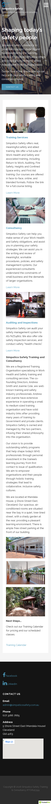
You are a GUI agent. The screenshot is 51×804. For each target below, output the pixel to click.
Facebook (11, 675)
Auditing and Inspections (22, 322)
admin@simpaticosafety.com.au (21, 705)
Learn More (13, 192)
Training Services (17, 137)
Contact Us (12, 87)
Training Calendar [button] (16, 645)
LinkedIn (12, 684)
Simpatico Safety (12, 8)
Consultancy (14, 227)
